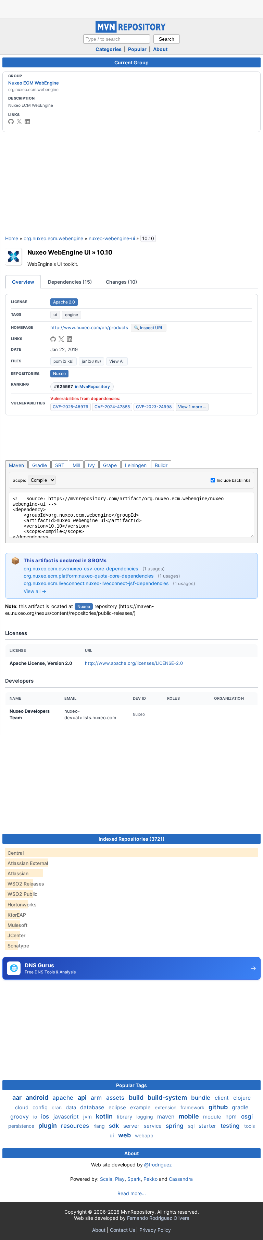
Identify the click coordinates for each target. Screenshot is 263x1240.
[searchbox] (116, 39)
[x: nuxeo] (19, 121)
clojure (242, 1097)
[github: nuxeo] (11, 121)
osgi (247, 1116)
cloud (22, 1107)
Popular (137, 49)
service (153, 1126)
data (71, 1107)
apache (63, 1097)
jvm (88, 1116)
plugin (48, 1125)
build (137, 1097)
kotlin (105, 1116)
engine (71, 314)
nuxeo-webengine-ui (112, 238)
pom (63, 361)
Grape (110, 465)
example (141, 1107)
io (35, 1117)
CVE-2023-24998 (154, 406)
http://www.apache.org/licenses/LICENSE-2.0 (134, 663)
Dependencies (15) (70, 282)
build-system (168, 1097)
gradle (240, 1107)
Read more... (131, 1193)
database (93, 1107)
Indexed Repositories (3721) (132, 839)
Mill (76, 465)
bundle (201, 1097)
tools (249, 1126)
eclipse (118, 1107)
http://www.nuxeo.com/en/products (89, 327)
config (41, 1107)
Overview (23, 282)
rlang (99, 1126)
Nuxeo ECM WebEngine (33, 83)
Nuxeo (59, 373)
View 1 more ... (192, 406)
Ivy (91, 465)
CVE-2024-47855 (112, 406)
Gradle (39, 465)
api (83, 1097)
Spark (134, 1179)
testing (231, 1125)
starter (208, 1125)
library (125, 1116)
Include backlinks (233, 480)
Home (11, 238)
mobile (189, 1116)
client (222, 1097)
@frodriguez (158, 1164)
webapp (144, 1135)
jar (91, 361)
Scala (106, 1179)
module (213, 1116)
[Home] (131, 31)
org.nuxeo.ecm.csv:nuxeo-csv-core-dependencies (82, 568)
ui (55, 314)
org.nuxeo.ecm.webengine (53, 238)
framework (193, 1107)
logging (145, 1117)
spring (175, 1125)
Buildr (161, 465)
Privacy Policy (155, 1230)
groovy (20, 1116)
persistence (22, 1126)
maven (166, 1116)
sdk (115, 1125)
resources (76, 1125)
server (132, 1125)
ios (46, 1116)
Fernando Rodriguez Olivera (158, 1218)
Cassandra (181, 1179)
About (160, 49)
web (125, 1135)
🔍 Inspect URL (148, 327)
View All (117, 361)
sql (192, 1126)
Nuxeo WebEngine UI (58, 252)
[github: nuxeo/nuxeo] (53, 339)
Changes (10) (121, 282)
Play (120, 1179)
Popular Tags (131, 1085)
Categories (109, 49)
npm (231, 1116)
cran (57, 1107)
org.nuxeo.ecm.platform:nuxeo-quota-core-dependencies (89, 576)
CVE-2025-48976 (70, 406)
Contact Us (122, 1230)
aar (17, 1097)
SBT (59, 465)
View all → (35, 591)
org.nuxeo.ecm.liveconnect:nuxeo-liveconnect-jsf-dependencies (97, 583)
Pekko (150, 1179)
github (219, 1107)
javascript (66, 1116)
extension (166, 1107)
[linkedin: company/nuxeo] (27, 121)
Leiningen (136, 465)
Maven (16, 465)
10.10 (105, 252)
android (38, 1097)
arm (97, 1097)
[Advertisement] (131, 8)
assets (116, 1097)
